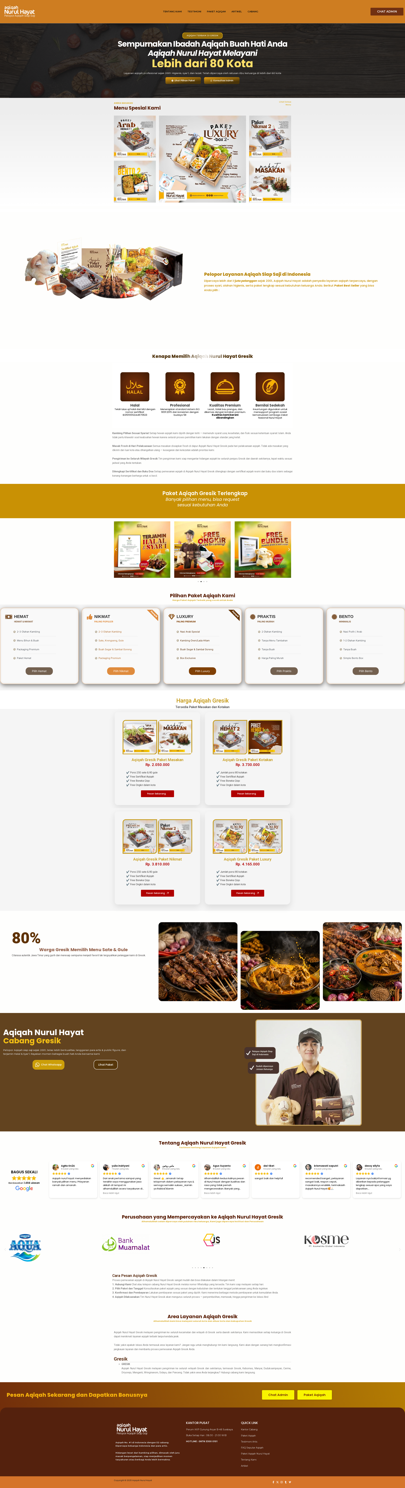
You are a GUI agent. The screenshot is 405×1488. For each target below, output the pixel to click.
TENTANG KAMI (172, 11)
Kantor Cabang (249, 1429)
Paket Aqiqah (248, 1435)
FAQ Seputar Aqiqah (252, 1447)
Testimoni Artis (249, 1441)
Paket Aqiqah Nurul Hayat (255, 1453)
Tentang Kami (248, 1459)
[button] (116, 550)
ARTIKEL (236, 11)
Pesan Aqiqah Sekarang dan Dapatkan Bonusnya (77, 1395)
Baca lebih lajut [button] (111, 1193)
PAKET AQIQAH (216, 11)
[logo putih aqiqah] (19, 11)
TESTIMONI (194, 11)
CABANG (253, 11)
